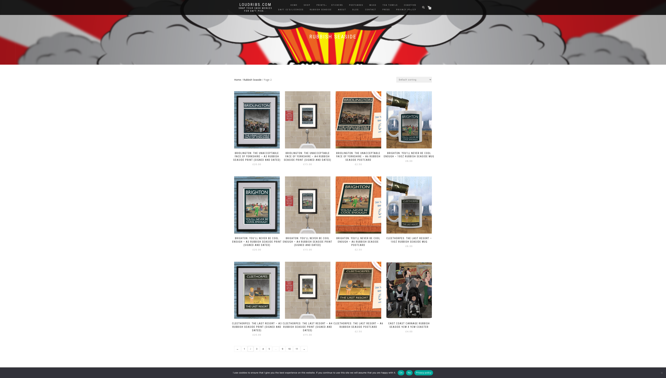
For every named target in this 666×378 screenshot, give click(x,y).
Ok (401, 372)
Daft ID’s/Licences (291, 10)
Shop (307, 5)
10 (289, 348)
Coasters (410, 5)
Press (386, 10)
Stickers (337, 5)
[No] (661, 373)
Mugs (372, 5)
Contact (370, 10)
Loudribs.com (255, 5)
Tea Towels (390, 5)
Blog (355, 10)
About (342, 10)
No (409, 372)
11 (297, 348)
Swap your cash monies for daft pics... (255, 9)
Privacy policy (423, 372)
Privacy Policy (406, 10)
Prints (321, 5)
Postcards (356, 5)
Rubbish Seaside (321, 10)
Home (294, 5)
